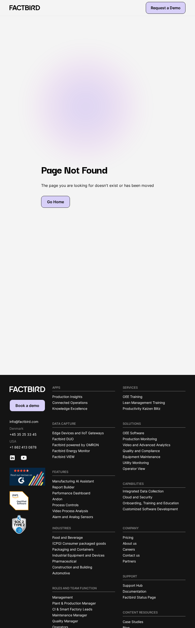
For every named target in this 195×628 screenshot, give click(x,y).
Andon (57, 499)
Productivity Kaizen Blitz (142, 408)
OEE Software (133, 433)
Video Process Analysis (70, 511)
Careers (129, 549)
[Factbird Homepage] (25, 7)
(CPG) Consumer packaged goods (79, 543)
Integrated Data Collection (143, 491)
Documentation (134, 591)
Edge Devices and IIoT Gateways (78, 433)
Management (62, 597)
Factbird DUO (63, 439)
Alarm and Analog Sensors (72, 517)
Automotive (61, 573)
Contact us (131, 555)
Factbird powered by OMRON (75, 445)
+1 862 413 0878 (23, 447)
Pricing (128, 537)
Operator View (134, 469)
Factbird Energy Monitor (71, 451)
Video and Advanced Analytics (146, 445)
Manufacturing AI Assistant (73, 481)
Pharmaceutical (64, 561)
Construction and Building (72, 567)
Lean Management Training (144, 403)
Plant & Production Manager (74, 603)
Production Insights (67, 397)
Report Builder (63, 487)
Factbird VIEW (63, 457)
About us (129, 543)
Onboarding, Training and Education (151, 503)
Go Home (55, 201)
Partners (129, 561)
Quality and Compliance (141, 451)
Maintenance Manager (69, 615)
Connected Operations (70, 403)
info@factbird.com (24, 422)
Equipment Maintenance (141, 457)
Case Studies (133, 622)
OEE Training (132, 397)
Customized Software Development (150, 509)
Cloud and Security (137, 497)
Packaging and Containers (72, 549)
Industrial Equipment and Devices (78, 555)
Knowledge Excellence (69, 408)
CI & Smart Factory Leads (72, 609)
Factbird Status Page (139, 597)
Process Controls (65, 505)
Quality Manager (65, 621)
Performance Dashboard (71, 493)
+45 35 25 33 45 (23, 434)
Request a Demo (165, 7)
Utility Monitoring (136, 463)
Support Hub (133, 585)
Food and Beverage (67, 537)
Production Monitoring (140, 439)
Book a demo (27, 405)
